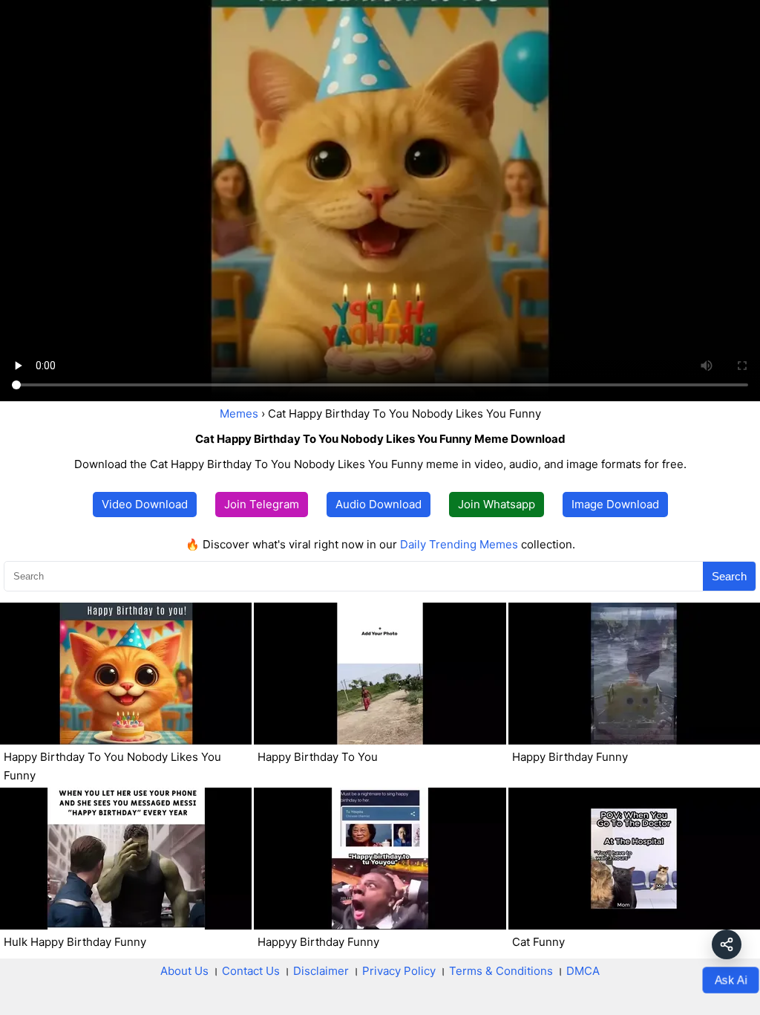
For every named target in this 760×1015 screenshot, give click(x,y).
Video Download (145, 504)
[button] (726, 944)
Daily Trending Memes (459, 544)
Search (729, 576)
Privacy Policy (399, 971)
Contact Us (251, 971)
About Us (184, 971)
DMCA (583, 971)
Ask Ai (730, 979)
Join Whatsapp (496, 504)
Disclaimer (321, 971)
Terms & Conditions (501, 971)
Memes (239, 413)
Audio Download (378, 504)
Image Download (615, 504)
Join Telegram (261, 504)
